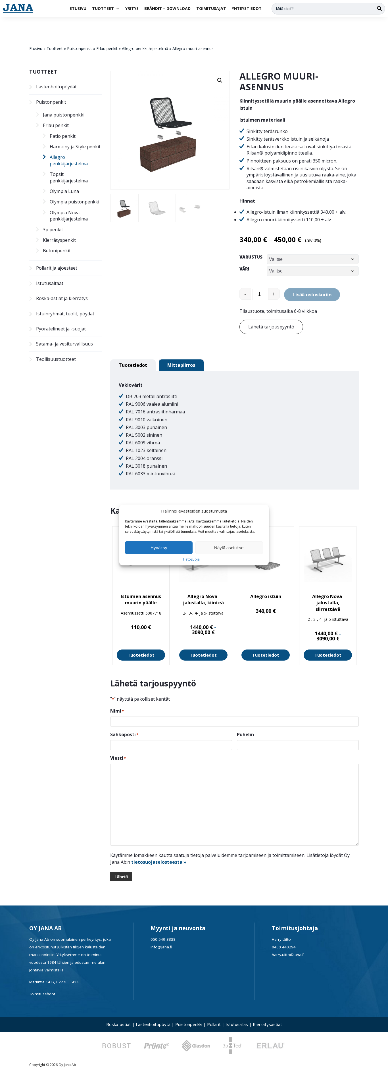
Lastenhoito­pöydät (56, 87)
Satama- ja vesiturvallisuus (64, 344)
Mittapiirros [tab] (181, 365)
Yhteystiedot (247, 8)
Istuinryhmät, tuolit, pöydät (65, 314)
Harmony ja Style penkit (75, 146)
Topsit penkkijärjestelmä (69, 177)
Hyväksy (159, 547)
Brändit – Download (167, 8)
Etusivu (78, 8)
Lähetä (121, 876)
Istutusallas (237, 1024)
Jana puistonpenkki (63, 115)
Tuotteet (103, 8)
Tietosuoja (191, 559)
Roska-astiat (118, 1024)
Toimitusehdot (42, 993)
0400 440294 (284, 947)
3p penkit (53, 229)
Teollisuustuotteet (56, 359)
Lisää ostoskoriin (312, 294)
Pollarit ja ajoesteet (56, 268)
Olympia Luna (64, 191)
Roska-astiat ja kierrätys (62, 298)
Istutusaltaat (49, 283)
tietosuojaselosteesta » (158, 862)
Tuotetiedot (141, 655)
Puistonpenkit (79, 48)
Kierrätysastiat (267, 1024)
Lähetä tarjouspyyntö (271, 327)
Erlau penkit (107, 48)
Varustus (250, 257)
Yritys (132, 8)
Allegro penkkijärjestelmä (145, 48)
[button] (220, 80)
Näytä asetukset (229, 547)
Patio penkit (63, 136)
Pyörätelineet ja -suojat (61, 329)
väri (244, 269)
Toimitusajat (211, 8)
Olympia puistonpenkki (74, 202)
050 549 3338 (163, 939)
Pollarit (214, 1024)
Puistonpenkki (188, 1024)
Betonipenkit (57, 250)
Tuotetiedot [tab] (133, 365)
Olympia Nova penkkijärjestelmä (69, 215)
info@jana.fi (161, 947)
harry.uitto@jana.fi (288, 954)
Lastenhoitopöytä (153, 1024)
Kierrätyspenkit (59, 240)
